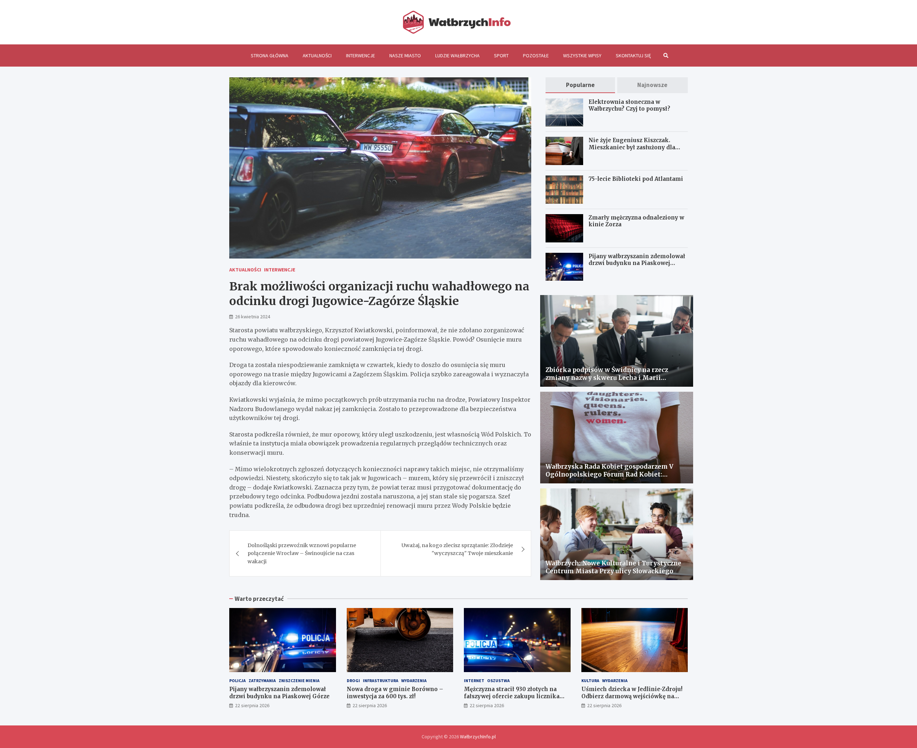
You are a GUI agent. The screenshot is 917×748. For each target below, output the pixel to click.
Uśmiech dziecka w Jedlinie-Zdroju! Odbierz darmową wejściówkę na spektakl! (631, 696)
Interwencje (360, 55)
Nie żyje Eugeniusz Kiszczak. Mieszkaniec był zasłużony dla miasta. (632, 147)
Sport (501, 55)
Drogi (353, 680)
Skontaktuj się (633, 55)
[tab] (580, 85)
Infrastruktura (380, 680)
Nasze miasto (405, 55)
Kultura (590, 680)
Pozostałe (536, 55)
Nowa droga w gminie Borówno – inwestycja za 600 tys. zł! (395, 693)
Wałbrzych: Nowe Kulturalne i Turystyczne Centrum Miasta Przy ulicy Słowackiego (613, 567)
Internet (474, 680)
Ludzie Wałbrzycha (457, 55)
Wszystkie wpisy (582, 55)
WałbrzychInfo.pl (478, 736)
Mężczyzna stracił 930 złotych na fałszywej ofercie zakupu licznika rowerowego (512, 696)
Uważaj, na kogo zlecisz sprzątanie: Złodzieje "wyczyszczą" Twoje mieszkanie (457, 549)
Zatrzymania (262, 680)
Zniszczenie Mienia (299, 680)
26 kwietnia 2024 (252, 316)
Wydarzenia (414, 680)
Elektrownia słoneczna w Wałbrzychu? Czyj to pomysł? (629, 105)
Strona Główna (269, 55)
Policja (237, 680)
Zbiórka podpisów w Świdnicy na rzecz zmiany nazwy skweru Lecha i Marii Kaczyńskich (607, 378)
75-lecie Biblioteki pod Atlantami (636, 178)
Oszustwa (498, 680)
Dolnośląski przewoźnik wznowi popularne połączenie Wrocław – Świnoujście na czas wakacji (302, 553)
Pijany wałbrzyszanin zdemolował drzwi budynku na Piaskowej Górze (637, 263)
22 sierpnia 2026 (252, 705)
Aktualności (317, 55)
